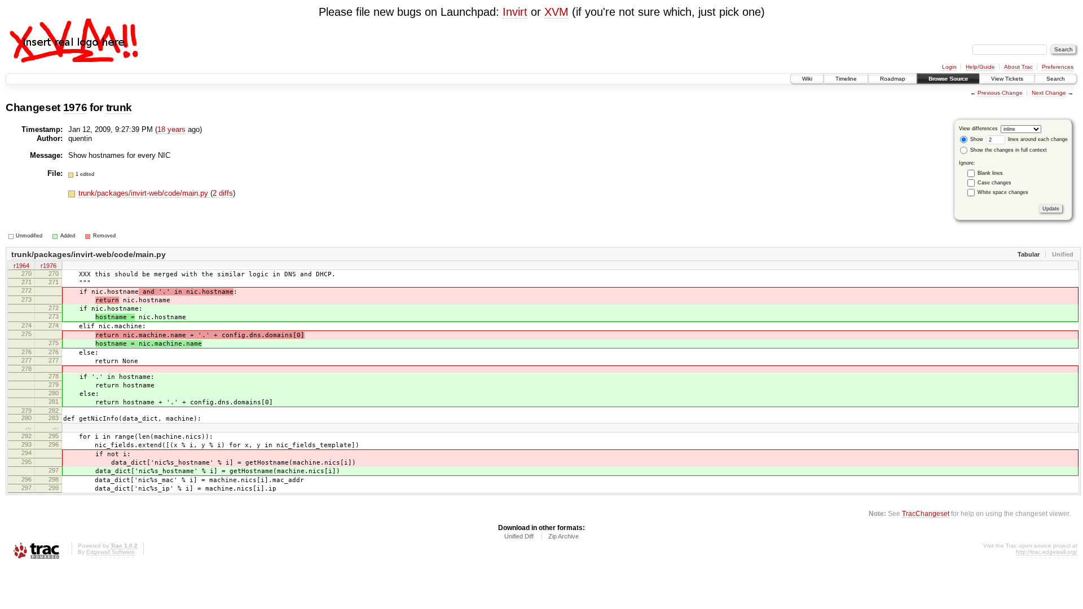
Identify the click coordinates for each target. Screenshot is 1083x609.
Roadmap (892, 79)
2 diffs (223, 193)
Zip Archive (563, 536)
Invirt (515, 12)
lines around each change (1037, 139)
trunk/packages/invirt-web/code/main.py (144, 193)
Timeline (846, 79)
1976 (75, 107)
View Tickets (1007, 79)
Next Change (1049, 93)
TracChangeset (925, 513)
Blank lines (990, 173)
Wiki (807, 79)
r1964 (21, 265)
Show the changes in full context (1007, 150)
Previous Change (1000, 93)
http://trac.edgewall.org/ (1046, 552)
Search (1055, 79)
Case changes (994, 183)
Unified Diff (519, 536)
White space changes (1003, 192)
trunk (119, 107)
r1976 (48, 265)
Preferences (1057, 67)
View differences (978, 128)
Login (949, 67)
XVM (556, 12)
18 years (171, 129)
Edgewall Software (110, 552)
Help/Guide (980, 67)
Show (975, 139)
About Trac (1018, 67)
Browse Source (948, 79)
